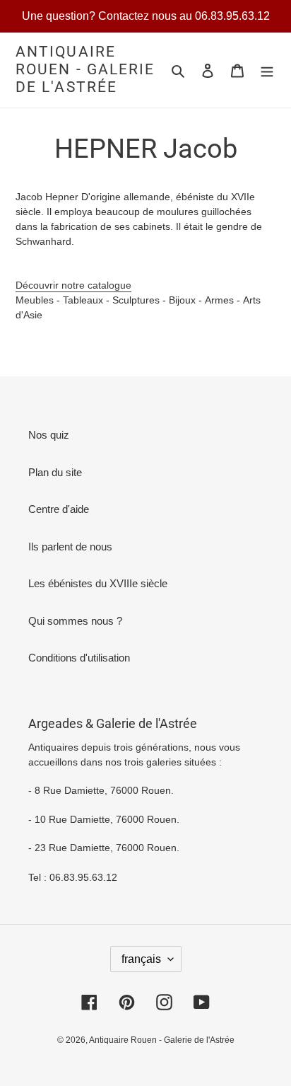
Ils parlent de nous (70, 547)
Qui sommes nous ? (75, 621)
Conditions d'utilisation (79, 658)
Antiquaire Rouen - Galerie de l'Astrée (85, 69)
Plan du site (55, 472)
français (141, 959)
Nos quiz (48, 435)
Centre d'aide (58, 509)
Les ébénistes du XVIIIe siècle (97, 583)
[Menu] (267, 70)
